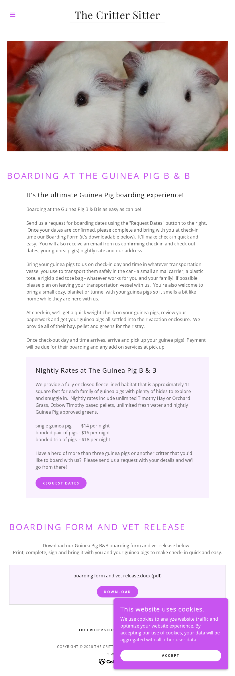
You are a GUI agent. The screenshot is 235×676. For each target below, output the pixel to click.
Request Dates (60, 483)
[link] (117, 17)
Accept (170, 655)
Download (117, 591)
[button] (23, 14)
